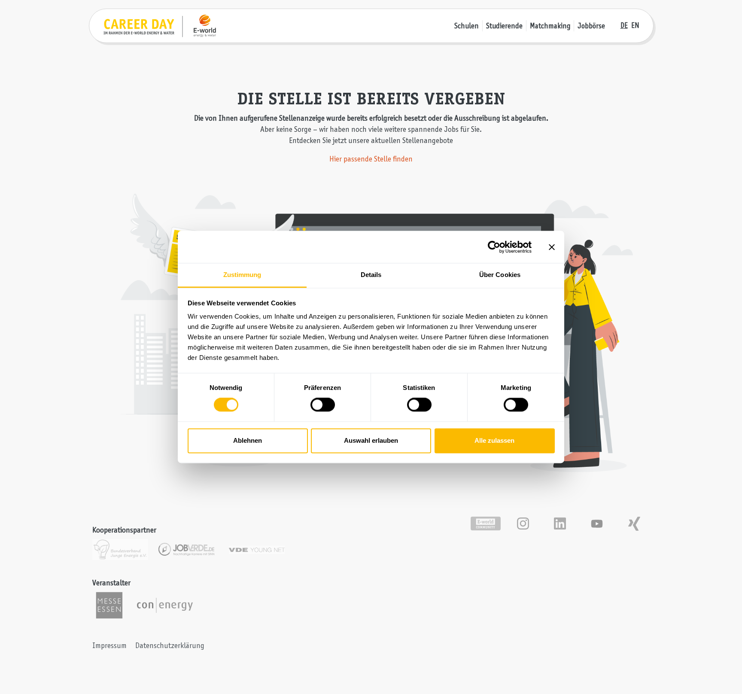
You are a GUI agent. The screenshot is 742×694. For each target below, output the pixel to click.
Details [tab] (371, 274)
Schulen (466, 25)
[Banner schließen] (552, 247)
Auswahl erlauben (371, 440)
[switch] (322, 405)
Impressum (109, 645)
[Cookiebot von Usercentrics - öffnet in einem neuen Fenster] (494, 246)
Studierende (504, 25)
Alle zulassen (494, 440)
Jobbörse (591, 25)
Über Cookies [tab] (499, 274)
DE (624, 25)
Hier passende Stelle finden (371, 159)
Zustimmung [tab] (242, 274)
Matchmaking (550, 25)
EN (635, 25)
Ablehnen (247, 440)
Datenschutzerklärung (169, 645)
